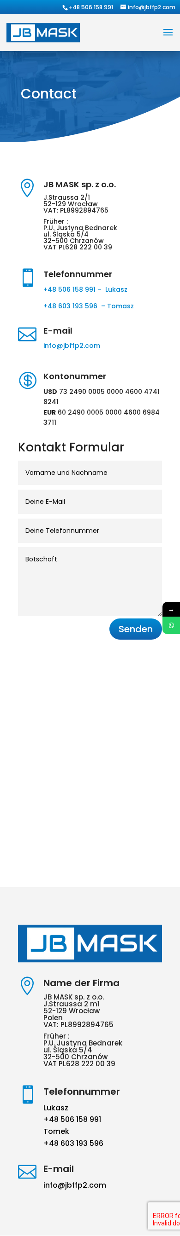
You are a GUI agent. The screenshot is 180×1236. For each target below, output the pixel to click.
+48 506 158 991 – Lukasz (85, 289)
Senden (136, 629)
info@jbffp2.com (71, 345)
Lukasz (55, 1108)
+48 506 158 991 (91, 7)
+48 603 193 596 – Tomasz (89, 306)
